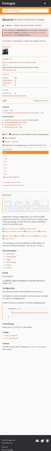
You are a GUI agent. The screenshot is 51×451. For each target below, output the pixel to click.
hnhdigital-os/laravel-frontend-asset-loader (22, 113)
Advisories (6, 93)
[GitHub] (47, 441)
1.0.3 (5, 165)
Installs (5, 78)
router (8, 141)
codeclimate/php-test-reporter (17, 120)
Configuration (11, 256)
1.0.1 (5, 171)
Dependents (7, 80)
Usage (8, 259)
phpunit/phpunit (11, 125)
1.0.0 (5, 174)
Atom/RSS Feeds (7, 443)
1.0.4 (5, 162)
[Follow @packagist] (42, 441)
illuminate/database (13, 122)
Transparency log (9, 70)
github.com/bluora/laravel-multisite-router (19, 62)
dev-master (7, 149)
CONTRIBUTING (17, 327)
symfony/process (11, 127)
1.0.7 (5, 152)
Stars (4, 85)
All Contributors (12, 338)
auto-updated (17, 182)
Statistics (5, 447)
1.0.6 (5, 155)
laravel (15, 141)
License (9, 268)
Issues (4, 65)
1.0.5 (5, 158)
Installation (10, 254)
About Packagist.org (8, 440)
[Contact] (37, 441)
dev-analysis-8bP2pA (11, 177)
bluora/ (7, 19)
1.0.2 (5, 168)
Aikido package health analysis (14, 96)
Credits (8, 265)
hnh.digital (39, 245)
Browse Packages (7, 450)
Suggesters (6, 83)
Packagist (8, 3)
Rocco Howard (11, 335)
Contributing (11, 262)
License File (33, 347)
